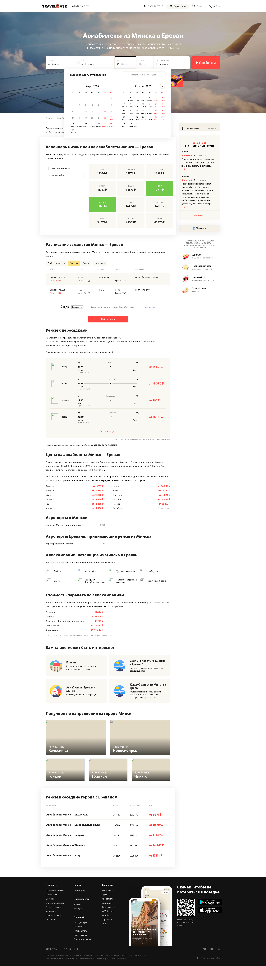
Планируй (79, 917)
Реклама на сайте (54, 907)
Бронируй (107, 885)
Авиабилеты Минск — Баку (63, 855)
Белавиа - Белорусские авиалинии (126, 581)
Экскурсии (107, 903)
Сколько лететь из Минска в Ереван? (147, 662)
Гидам (77, 885)
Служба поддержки (55, 903)
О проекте (51, 885)
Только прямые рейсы (60, 168)
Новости (78, 927)
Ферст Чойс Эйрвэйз (157, 581)
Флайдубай (153, 571)
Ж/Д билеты (107, 911)
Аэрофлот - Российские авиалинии (95, 581)
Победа (57, 571)
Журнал (77, 904)
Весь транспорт (109, 907)
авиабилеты (81, 6)
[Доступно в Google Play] (210, 902)
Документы (51, 919)
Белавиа (58, 581)
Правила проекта (53, 915)
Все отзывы (199, 215)
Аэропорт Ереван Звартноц (59, 544)
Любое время (54, 263)
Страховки (107, 919)
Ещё (183, 169)
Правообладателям (55, 890)
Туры (104, 894)
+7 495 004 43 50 (70, 949)
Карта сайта (51, 911)
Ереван (71, 662)
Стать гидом (79, 890)
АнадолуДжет (91, 571)
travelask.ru (94, 956)
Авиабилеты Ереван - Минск (80, 689)
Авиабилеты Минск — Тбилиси (65, 845)
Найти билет (108, 319)
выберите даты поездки (103, 445)
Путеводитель (80, 931)
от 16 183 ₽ (156, 416)
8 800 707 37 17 (53, 949)
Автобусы (106, 915)
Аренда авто (107, 899)
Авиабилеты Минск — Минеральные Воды (73, 824)
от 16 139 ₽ (156, 400)
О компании (51, 894)
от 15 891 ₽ (156, 366)
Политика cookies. (119, 958)
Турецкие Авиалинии (125, 571)
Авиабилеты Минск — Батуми (65, 835)
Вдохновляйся (81, 899)
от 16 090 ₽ (156, 383)
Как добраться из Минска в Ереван (148, 686)
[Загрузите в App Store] (210, 910)
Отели (105, 923)
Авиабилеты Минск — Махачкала (67, 814)
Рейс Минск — (58, 749)
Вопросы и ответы (82, 939)
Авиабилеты (107, 890)
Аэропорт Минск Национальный (63, 525)
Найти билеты (206, 62)
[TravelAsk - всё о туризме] (54, 6)
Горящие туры (80, 922)
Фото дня (78, 908)
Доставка (50, 899)
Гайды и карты (80, 935)
